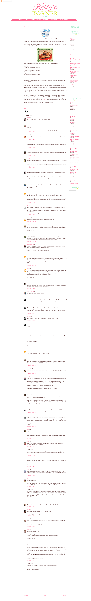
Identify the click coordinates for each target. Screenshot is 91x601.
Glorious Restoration (74, 54)
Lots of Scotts (72, 113)
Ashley (28, 469)
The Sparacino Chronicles (75, 63)
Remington (72, 85)
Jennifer (28, 529)
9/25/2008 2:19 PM (31, 486)
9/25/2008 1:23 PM (31, 446)
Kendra (28, 441)
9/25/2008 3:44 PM (31, 506)
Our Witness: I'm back (73, 48)
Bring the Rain (73, 180)
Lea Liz (28, 407)
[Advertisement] (16, 45)
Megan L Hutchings (30, 502)
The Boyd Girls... (73, 127)
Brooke (28, 224)
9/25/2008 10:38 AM (31, 389)
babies (54, 83)
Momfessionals (73, 102)
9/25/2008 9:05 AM (31, 347)
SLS (27, 205)
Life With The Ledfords (74, 175)
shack (28, 268)
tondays (28, 117)
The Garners (29, 478)
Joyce (28, 518)
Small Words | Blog (73, 130)
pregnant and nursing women (45, 83)
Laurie (71, 50)
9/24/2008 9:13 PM (31, 147)
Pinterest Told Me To (74, 105)
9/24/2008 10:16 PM (31, 221)
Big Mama (72, 119)
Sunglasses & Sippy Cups (75, 67)
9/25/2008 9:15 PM (31, 560)
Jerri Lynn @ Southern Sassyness (33, 124)
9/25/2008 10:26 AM (31, 365)
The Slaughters (73, 122)
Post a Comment (27, 573)
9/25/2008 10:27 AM (31, 373)
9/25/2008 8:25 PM (31, 540)
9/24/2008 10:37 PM (31, 241)
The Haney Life (73, 172)
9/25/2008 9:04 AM (31, 328)
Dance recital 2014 (73, 89)
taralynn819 (29, 350)
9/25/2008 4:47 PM (31, 526)
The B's (28, 235)
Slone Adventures (73, 75)
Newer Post (26, 595)
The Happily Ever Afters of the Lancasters (75, 163)
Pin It (25, 108)
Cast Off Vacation (73, 72)
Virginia (28, 415)
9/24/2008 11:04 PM (31, 265)
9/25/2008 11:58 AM (31, 426)
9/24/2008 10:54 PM (31, 252)
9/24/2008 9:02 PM (31, 131)
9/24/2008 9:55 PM (31, 202)
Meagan (28, 509)
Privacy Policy (16, 599)
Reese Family (29, 376)
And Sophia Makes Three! (75, 42)
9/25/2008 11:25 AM (31, 404)
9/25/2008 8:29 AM (31, 313)
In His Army (29, 158)
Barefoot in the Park (30, 291)
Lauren (28, 134)
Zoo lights (71, 68)
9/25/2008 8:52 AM (31, 320)
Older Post (65, 595)
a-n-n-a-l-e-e (72, 145)
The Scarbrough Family (74, 71)
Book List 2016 (72, 64)
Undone (71, 76)
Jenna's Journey (73, 58)
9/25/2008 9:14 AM (31, 355)
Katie (28, 150)
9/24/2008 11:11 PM (31, 279)
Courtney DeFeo (73, 143)
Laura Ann (29, 297)
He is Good (72, 55)
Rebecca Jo (29, 368)
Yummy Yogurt (27, 26)
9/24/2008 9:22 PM (31, 167)
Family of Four (73, 84)
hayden (28, 282)
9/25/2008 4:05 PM (31, 515)
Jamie (44, 99)
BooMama (72, 108)
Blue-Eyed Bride (73, 166)
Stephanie (29, 182)
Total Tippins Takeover (74, 157)
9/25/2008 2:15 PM (31, 475)
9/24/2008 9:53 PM (31, 189)
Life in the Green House (74, 136)
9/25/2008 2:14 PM (31, 466)
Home (45, 595)
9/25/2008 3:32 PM (31, 499)
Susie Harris (72, 133)
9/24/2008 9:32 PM (31, 179)
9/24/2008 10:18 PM (31, 232)
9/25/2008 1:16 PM (31, 438)
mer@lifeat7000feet (30, 244)
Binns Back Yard (73, 79)
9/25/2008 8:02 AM (31, 302)
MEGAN (28, 392)
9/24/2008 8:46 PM (31, 121)
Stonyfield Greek (43, 42)
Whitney (28, 217)
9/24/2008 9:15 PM (31, 155)
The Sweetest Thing (73, 148)
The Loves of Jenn (73, 87)
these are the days (73, 177)
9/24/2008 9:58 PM (31, 214)
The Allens (29, 305)
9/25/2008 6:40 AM (31, 294)
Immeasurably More (74, 183)
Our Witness (72, 47)
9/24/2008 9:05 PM (31, 139)
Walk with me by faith (74, 169)
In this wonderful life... (74, 154)
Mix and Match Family (74, 159)
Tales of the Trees (73, 151)
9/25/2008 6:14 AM (31, 288)
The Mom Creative (73, 116)
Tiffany (28, 255)
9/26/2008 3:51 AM (31, 571)
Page (28, 358)
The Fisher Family (73, 111)
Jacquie (28, 170)
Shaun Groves (72, 125)
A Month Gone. (72, 39)
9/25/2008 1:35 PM (31, 455)
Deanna (28, 192)
